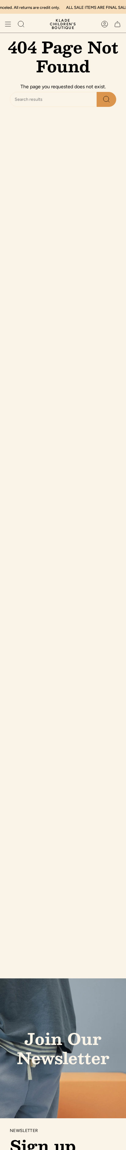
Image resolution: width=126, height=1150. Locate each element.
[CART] (117, 24)
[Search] (106, 99)
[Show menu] (8, 24)
